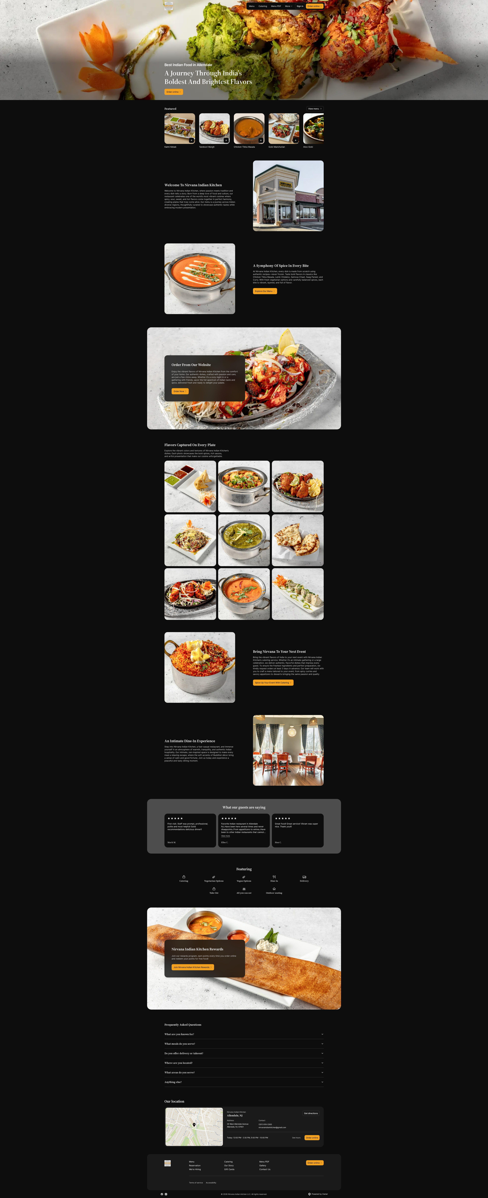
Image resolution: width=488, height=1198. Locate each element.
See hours (296, 1138)
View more (225, 836)
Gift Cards (229, 1169)
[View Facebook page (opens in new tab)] (161, 1194)
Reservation (194, 1165)
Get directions (311, 1113)
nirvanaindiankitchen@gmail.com (272, 1127)
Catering (263, 6)
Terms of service (196, 1183)
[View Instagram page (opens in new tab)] (166, 1194)
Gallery (262, 1165)
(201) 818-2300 (265, 1124)
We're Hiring (195, 1169)
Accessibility (211, 1183)
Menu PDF (276, 6)
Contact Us (264, 1169)
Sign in (300, 6)
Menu (252, 6)
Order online (312, 1137)
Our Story (229, 1165)
